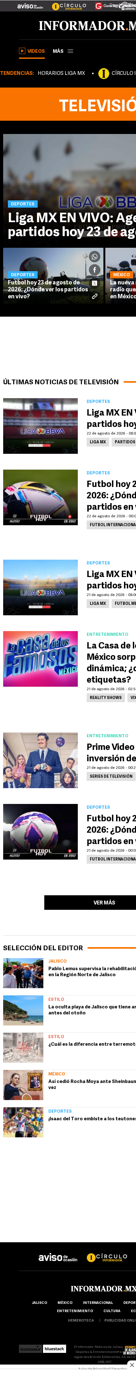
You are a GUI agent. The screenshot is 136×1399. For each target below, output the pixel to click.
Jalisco (57, 961)
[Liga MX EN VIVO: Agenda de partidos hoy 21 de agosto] (40, 587)
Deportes (60, 1112)
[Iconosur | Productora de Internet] (30, 1347)
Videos (36, 51)
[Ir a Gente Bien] (103, 3)
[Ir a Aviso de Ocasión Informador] (30, 3)
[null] (23, 973)
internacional (98, 1303)
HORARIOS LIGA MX (61, 73)
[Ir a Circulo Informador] (65, 3)
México (56, 1074)
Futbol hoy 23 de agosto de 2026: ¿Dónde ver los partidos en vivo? (48, 290)
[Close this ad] (131, 1364)
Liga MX (98, 442)
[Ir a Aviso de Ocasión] (58, 1252)
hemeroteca (81, 1321)
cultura (112, 1311)
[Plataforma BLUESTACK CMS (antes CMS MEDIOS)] (54, 1347)
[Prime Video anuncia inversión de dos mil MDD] (40, 760)
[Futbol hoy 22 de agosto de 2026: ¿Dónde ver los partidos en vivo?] (40, 497)
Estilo (56, 1000)
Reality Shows (106, 698)
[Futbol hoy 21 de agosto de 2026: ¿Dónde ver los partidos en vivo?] (40, 832)
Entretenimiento (75, 1311)
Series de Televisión (111, 777)
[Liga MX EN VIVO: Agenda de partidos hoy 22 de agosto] (40, 426)
